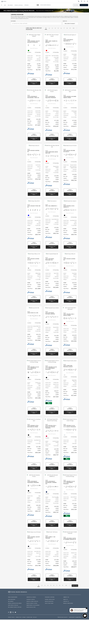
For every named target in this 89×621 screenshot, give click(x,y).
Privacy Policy (11, 617)
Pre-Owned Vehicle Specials (14, 607)
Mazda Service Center (32, 603)
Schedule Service (31, 599)
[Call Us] (79, 1)
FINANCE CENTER (49, 597)
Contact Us (66, 601)
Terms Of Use (18, 617)
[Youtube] (15, 612)
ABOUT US (66, 597)
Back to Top (74, 585)
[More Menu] (1, 5)
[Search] (85, 1)
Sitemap (24, 617)
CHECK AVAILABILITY (34, 79)
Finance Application (50, 599)
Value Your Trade (49, 603)
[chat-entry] (84, 615)
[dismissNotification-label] (86, 608)
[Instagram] (10, 612)
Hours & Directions (68, 603)
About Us (65, 599)
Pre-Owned (10, 601)
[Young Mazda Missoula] (38, 5)
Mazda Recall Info (31, 607)
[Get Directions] (82, 1)
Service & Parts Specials (32, 601)
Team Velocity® (64, 617)
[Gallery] (44, 10)
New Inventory (11, 599)
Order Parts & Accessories (33, 605)
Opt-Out (35, 617)
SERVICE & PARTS (31, 597)
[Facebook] (8, 612)
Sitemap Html (29, 617)
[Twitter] (13, 612)
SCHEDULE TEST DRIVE (34, 83)
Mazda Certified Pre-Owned (15, 603)
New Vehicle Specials (13, 605)
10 (73, 28)
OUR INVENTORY (12, 597)
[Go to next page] (76, 28)
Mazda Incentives (49, 601)
